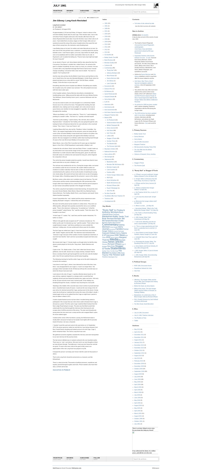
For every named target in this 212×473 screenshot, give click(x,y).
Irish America (108, 107)
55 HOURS (107, 55)
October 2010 (138, 350)
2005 (106, 34)
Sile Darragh (108, 156)
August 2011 (138, 340)
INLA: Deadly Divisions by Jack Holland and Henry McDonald (146, 300)
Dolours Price (108, 89)
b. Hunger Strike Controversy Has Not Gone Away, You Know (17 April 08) (145, 179)
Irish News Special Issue (111, 112)
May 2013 (137, 329)
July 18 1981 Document (141, 142)
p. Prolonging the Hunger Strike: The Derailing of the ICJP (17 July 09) (145, 242)
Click (146, 123)
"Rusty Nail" (110, 70)
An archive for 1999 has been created (146, 104)
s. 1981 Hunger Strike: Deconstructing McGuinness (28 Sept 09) (145, 256)
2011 (105, 47)
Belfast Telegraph (112, 125)
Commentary (108, 68)
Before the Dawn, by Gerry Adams (144, 286)
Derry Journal (111, 128)
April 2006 (137, 403)
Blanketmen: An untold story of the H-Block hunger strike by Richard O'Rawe (146, 296)
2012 (106, 49)
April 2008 (137, 390)
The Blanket (110, 143)
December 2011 (139, 334)
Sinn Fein (110, 190)
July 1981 (59, 5)
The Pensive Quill (112, 146)
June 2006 (137, 397)
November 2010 (139, 348)
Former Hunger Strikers (114, 175)
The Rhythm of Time (140, 318)
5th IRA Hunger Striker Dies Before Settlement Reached (146, 100)
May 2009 (137, 382)
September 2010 (139, 353)
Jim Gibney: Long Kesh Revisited (70, 20)
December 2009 (139, 363)
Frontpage (57, 11)
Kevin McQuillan (112, 180)
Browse (70, 11)
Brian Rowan (111, 75)
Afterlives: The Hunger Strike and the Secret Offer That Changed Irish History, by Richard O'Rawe (146, 281)
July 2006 (137, 395)
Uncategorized (108, 201)
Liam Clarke (110, 83)
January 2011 (138, 342)
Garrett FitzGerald (119, 231)
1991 (106, 26)
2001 (106, 31)
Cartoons (107, 65)
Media (106, 117)
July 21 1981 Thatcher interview (143, 315)
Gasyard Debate (109, 96)
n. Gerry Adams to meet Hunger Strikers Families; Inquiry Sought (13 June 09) (146, 233)
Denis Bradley (114, 227)
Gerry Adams (108, 99)
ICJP (105, 102)
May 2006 (137, 400)
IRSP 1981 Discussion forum (142, 265)
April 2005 (137, 411)
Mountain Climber (109, 149)
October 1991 (138, 421)
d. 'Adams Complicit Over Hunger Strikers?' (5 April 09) (144, 188)
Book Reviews (108, 60)
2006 (106, 36)
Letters (109, 136)
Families (109, 172)
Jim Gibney (110, 81)
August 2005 (138, 405)
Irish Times (110, 133)
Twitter (136, 320)
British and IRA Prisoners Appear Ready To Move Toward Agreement (145, 96)
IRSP (108, 177)
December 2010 (139, 345)
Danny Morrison (111, 78)
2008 (106, 39)
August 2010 (138, 355)
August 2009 (138, 374)
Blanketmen (110, 162)
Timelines (107, 198)
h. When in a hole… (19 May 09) (144, 205)
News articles (108, 154)
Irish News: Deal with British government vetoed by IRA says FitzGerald (144, 51)
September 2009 (139, 371)
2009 (106, 41)
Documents (107, 86)
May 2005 (137, 408)
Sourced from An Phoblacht (61, 370)
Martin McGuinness (112, 183)
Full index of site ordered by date (144, 23)
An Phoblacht (111, 120)
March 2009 (137, 387)
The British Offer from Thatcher (113, 196)
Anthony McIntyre (112, 73)
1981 (106, 23)
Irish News (110, 130)
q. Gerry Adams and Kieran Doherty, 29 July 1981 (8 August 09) (146, 247)
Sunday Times (111, 141)
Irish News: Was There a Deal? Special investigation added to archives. (144, 83)
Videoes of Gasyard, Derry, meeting (144, 154)
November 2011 (139, 337)
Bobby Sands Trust (110, 57)
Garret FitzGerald (109, 94)
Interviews (107, 104)
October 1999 (138, 418)
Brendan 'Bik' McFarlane (114, 164)
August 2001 (138, 416)
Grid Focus (56, 468)
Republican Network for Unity (143, 268)
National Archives (109, 151)
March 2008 (137, 392)
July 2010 (137, 358)
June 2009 (137, 379)
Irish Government (109, 109)
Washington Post (112, 257)
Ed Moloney (108, 91)
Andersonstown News (113, 122)
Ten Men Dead (108, 193)
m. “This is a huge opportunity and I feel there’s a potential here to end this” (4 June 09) (146, 228)
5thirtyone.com (76, 468)
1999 (106, 28)
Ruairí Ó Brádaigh (112, 188)
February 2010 (138, 361)
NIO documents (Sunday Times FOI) (145, 147)
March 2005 (137, 413)
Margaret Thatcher (109, 115)
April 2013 (137, 332)
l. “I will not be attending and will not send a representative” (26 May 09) (145, 222)
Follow (97, 11)
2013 (106, 52)
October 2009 (138, 368)
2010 (106, 44)
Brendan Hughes (112, 167)
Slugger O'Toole (111, 138)
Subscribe (84, 11)
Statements (107, 159)
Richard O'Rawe (112, 185)
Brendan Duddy (109, 62)
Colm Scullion (111, 169)
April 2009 (137, 384)
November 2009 (139, 366)
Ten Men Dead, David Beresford (143, 304)
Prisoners (104, 244)
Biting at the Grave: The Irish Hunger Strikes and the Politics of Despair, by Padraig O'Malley (145, 290)
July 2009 (137, 376)
